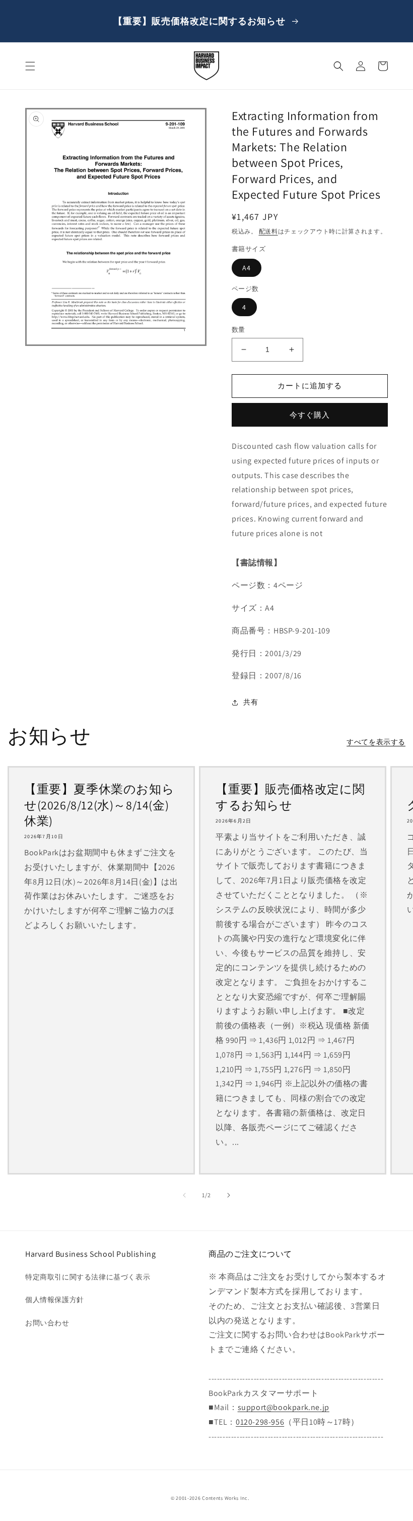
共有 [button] (250, 702)
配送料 (268, 231)
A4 (246, 267)
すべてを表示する (376, 741)
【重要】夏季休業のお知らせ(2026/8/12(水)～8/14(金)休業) (99, 804)
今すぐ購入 (310, 415)
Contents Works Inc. (225, 1498)
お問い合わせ (47, 1322)
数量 (238, 329)
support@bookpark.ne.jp (283, 1407)
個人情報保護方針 (54, 1299)
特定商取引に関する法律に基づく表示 (87, 1276)
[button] (30, 66)
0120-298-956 (260, 1422)
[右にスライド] (229, 1195)
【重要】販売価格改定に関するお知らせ (290, 796)
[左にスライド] (184, 1195)
